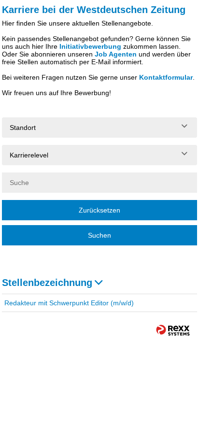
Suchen (99, 235)
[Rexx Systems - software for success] (173, 330)
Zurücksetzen (99, 210)
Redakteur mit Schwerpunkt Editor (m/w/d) (69, 303)
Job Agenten (116, 54)
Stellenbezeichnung (47, 282)
